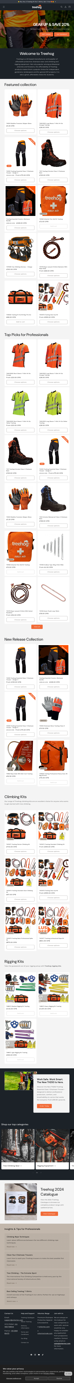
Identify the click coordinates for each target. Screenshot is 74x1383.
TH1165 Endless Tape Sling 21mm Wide (51, 565)
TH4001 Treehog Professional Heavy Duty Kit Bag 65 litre (53, 774)
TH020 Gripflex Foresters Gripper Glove (18, 123)
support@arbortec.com (14, 1320)
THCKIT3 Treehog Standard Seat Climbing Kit (19, 891)
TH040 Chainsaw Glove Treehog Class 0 (52, 726)
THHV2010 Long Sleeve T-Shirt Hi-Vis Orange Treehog (51, 124)
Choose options (20, 130)
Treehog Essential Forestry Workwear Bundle (18, 220)
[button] (4, 7)
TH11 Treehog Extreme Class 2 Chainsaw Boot (52, 172)
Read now (11, 1247)
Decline (59, 1378)
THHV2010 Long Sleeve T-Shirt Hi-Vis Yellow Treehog (53, 422)
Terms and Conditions (25, 1333)
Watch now (11, 1301)
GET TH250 (46, 34)
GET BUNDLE (62, 34)
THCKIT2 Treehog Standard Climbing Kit (52, 844)
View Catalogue (49, 1214)
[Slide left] (33, 1173)
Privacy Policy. (49, 1373)
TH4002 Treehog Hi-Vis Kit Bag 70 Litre (18, 315)
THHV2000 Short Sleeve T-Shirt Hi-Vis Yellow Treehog (18, 422)
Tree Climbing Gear (11, 1166)
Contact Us (25, 1342)
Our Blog (24, 1338)
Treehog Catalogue (27, 1317)
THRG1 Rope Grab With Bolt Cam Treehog (19, 774)
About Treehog (26, 1321)
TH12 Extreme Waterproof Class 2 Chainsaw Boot (53, 517)
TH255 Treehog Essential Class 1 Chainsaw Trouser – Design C (19, 679)
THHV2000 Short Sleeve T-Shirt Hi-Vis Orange (18, 374)
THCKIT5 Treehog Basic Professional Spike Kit (19, 939)
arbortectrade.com (45, 1333)
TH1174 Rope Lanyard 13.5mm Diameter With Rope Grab (53, 267)
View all (37, 627)
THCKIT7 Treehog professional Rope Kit (51, 938)
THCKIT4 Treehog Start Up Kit (48, 315)
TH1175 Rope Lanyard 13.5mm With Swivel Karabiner (19, 611)
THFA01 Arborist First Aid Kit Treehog (51, 219)
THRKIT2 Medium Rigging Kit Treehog (17, 1006)
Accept (36, 1378)
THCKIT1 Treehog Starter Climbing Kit (18, 844)
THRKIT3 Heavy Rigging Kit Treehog (50, 1006)
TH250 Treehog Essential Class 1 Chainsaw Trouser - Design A (19, 172)
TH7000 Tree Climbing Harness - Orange (19, 267)
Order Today (44, 1106)
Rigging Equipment (45, 1166)
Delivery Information (25, 1327)
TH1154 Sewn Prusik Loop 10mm (49, 611)
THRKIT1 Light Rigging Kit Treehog (16, 1052)
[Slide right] (41, 1173)
